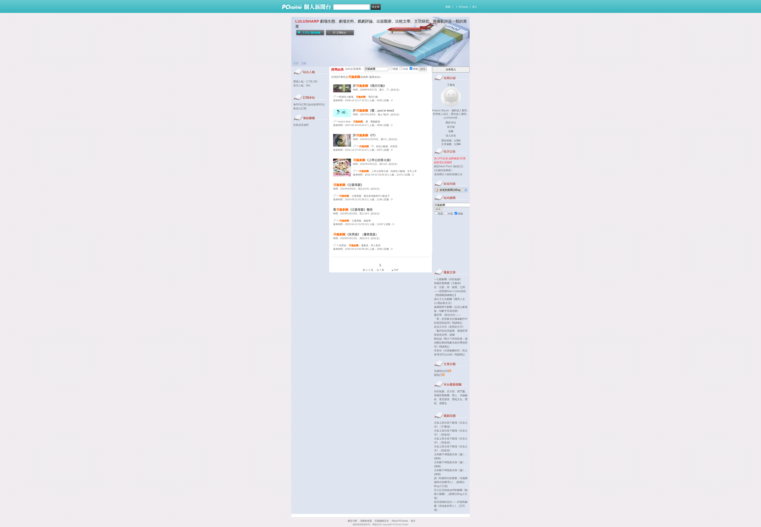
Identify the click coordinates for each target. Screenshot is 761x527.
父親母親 (356, 196)
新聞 (448, 7)
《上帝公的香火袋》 (372, 160)
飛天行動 (373, 96)
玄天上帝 (412, 171)
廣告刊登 (352, 520)
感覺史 (443, 403)
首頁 (295, 63)
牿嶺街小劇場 (346, 96)
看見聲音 (444, 399)
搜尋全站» (375, 76)
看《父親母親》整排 (353, 209)
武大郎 (451, 391)
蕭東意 (364, 245)
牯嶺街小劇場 (398, 171)
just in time (345, 121)
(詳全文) (395, 89)
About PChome (400, 520)
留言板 (451, 126)
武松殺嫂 (439, 391)
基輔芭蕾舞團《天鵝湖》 (448, 283)
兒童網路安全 (382, 520)
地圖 (450, 131)
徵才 (413, 520)
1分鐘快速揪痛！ (443, 170)
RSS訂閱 (301, 104)
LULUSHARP (307, 21)
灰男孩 (342, 245)
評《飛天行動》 (369, 85)
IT (373, 146)
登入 (474, 7)
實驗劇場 (375, 121)
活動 (303, 63)
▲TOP (394, 270)
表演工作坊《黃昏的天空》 (449, 326)
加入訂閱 (301, 108)
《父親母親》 (349, 184)
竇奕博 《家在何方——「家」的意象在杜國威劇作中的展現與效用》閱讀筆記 (450, 318)
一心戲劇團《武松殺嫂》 (448, 279)
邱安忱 (393, 146)
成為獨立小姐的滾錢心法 (448, 174)
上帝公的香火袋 (380, 171)
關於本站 (451, 122)
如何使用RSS (316, 104)
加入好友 (451, 135)
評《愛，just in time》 (374, 110)
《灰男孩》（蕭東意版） (356, 234)
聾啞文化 (457, 399)
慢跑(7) (438, 374)
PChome (463, 7)
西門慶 (461, 391)
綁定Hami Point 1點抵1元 (448, 166)
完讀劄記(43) (441, 370)
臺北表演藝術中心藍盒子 (377, 196)
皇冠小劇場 (382, 146)
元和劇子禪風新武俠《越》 (449, 454)
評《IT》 (365, 135)
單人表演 (375, 245)
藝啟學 (367, 220)
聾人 (454, 395)
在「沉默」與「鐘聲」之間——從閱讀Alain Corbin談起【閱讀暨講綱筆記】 (450, 291)
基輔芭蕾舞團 (441, 395)
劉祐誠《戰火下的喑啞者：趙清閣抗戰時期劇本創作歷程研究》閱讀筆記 (450, 342)
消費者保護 (366, 520)
